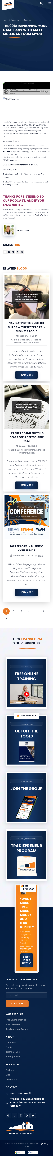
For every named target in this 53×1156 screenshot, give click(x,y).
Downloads (11, 1079)
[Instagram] (20, 1115)
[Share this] (9, 252)
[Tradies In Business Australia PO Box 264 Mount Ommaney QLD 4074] (8, 1103)
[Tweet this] (13, 252)
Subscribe (17, 1003)
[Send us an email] (8, 1094)
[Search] (41, 3)
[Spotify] (26, 1115)
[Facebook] (8, 1115)
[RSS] (33, 1115)
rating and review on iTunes (26, 209)
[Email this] (5, 252)
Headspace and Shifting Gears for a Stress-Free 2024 (27, 437)
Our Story (11, 1042)
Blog (8, 1074)
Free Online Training (16, 1019)
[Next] (6, 618)
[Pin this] (22, 252)
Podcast (10, 1070)
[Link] (26, 1128)
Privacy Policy (13, 1056)
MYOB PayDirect (31, 125)
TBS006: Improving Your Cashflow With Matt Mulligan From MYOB (25, 30)
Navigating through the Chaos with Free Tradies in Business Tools (26, 327)
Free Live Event (13, 1024)
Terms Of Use (13, 1051)
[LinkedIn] (14, 1115)
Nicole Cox (23, 230)
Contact (10, 1047)
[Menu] (50, 3)
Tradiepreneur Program (18, 1029)
